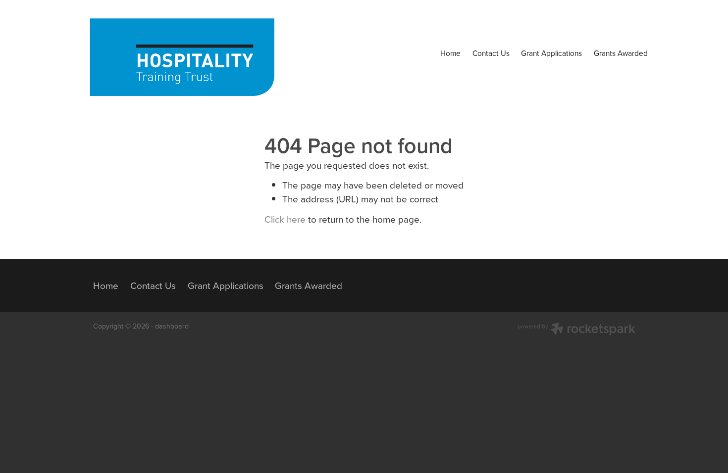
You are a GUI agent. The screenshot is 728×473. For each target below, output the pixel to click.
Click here (285, 219)
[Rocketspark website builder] (576, 330)
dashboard (172, 326)
